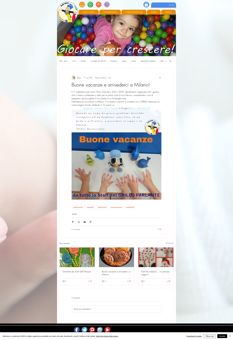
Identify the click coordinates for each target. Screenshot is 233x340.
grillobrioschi (78, 207)
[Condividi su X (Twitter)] (79, 222)
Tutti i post (63, 61)
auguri (124, 61)
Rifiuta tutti (210, 336)
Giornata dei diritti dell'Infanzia (76, 271)
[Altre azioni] (159, 77)
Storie (134, 61)
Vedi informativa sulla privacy (107, 336)
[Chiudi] (230, 336)
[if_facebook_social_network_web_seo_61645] (77, 329)
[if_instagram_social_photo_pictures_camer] (100, 329)
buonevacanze (116, 207)
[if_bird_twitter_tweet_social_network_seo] (84, 329)
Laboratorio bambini (148, 61)
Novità (83, 61)
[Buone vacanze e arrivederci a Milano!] (116, 257)
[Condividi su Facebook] (73, 222)
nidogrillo (90, 207)
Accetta (222, 336)
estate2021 (130, 207)
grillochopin (102, 207)
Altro (162, 61)
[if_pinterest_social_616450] (92, 329)
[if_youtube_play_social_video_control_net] (107, 329)
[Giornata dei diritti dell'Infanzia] (77, 257)
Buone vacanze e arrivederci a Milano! (116, 273)
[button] (170, 61)
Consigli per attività (98, 61)
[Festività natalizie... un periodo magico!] (155, 257)
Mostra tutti (170, 243)
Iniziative (113, 61)
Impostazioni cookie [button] (194, 336)
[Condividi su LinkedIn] (84, 222)
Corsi (74, 61)
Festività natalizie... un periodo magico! (155, 273)
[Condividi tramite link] (90, 222)
